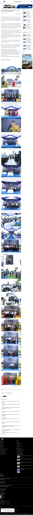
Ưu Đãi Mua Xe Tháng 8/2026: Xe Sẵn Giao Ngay (29, 39)
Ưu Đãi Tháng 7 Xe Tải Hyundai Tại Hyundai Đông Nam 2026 (27, 42)
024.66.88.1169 (6, 486)
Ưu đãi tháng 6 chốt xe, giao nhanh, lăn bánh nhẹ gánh (27, 49)
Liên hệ (1, 498)
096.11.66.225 (2, 486)
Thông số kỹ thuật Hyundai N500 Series (29, 25)
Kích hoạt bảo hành (19, 443)
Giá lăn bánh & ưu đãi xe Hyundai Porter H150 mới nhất (27, 28)
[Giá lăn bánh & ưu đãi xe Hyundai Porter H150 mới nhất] (24, 28)
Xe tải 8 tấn (1, 447)
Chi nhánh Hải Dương (2, 493)
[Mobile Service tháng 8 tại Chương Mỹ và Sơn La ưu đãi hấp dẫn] (24, 13)
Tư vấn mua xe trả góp (19, 446)
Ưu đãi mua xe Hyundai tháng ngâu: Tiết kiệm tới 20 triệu (27, 36)
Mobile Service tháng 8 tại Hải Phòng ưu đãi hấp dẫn (27, 17)
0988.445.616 (2, 476)
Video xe (18, 447)
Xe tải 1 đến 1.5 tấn (2, 442)
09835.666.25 (2, 479)
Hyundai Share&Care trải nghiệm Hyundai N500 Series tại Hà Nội (25, 469)
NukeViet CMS (11, 514)
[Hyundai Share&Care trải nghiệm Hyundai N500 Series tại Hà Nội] (18, 471)
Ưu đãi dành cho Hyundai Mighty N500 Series (29, 45)
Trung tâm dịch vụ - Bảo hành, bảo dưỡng (5, 501)
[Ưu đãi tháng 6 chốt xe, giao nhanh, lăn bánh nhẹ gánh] (24, 49)
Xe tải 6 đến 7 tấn (2, 446)
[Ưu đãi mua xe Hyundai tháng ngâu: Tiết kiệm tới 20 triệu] (24, 35)
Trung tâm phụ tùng (2, 502)
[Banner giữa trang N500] (16, 6)
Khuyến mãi (18, 442)
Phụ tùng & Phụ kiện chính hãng (20, 450)
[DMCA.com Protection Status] (28, 514)
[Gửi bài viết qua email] (17, 13)
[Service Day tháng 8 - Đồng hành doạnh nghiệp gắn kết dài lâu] (24, 20)
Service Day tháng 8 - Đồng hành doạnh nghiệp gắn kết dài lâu (27, 21)
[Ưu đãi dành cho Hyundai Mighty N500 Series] (24, 46)
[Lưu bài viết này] (20, 13)
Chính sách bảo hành (19, 451)
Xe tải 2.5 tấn (1, 443)
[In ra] (18, 13)
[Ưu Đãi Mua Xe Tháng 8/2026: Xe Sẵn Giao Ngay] (24, 39)
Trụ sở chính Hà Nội (2, 490)
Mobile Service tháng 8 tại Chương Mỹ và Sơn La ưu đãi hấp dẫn (27, 13)
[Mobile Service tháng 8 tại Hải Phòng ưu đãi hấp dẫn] (24, 16)
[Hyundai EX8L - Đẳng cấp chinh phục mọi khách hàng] (27, 61)
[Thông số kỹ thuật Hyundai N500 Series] (24, 25)
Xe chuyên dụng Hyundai (3, 452)
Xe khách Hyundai (2, 451)
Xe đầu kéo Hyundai (2, 450)
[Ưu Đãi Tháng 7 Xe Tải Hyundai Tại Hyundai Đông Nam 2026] (24, 42)
